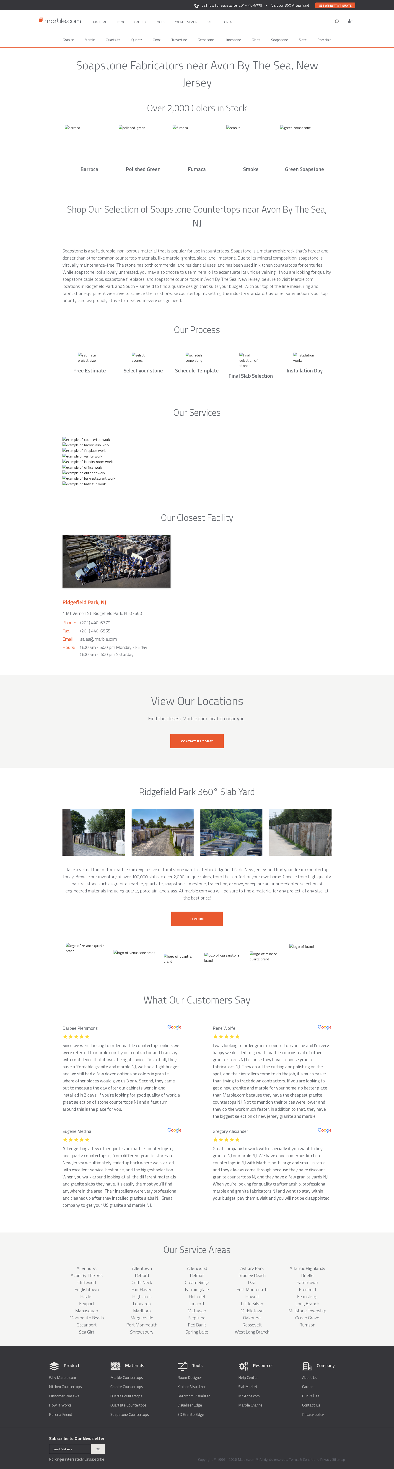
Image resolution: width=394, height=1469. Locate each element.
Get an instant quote (335, 5)
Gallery (140, 22)
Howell (252, 1296)
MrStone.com (249, 1396)
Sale (210, 22)
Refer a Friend (60, 1414)
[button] (350, 21)
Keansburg (307, 1296)
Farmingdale (197, 1289)
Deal (252, 1282)
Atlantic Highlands (307, 1268)
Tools (160, 22)
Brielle (307, 1275)
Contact (229, 22)
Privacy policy (313, 1414)
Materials (100, 22)
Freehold (307, 1289)
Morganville (141, 1317)
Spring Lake (197, 1331)
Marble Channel (250, 1405)
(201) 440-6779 (95, 622)
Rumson (307, 1324)
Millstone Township (307, 1310)
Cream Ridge (197, 1282)
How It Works (60, 1405)
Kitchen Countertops (65, 1387)
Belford (142, 1275)
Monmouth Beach (87, 1317)
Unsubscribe (94, 1459)
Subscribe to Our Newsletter (77, 1438)
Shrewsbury (141, 1331)
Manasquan (86, 1310)
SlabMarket (247, 1387)
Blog (121, 22)
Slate (303, 39)
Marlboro (142, 1310)
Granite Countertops (126, 1387)
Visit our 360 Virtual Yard (290, 5)
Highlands (142, 1296)
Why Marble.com (62, 1378)
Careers (308, 1387)
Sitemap (338, 1459)
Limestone (233, 39)
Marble (90, 39)
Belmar (197, 1275)
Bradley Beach (252, 1275)
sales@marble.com (98, 638)
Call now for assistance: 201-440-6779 (232, 5)
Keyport (86, 1303)
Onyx (157, 39)
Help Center (248, 1378)
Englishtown (87, 1289)
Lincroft (197, 1303)
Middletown (252, 1310)
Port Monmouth (141, 1324)
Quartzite (113, 39)
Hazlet (86, 1296)
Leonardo (142, 1303)
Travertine (179, 39)
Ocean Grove (307, 1317)
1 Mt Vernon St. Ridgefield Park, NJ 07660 (102, 613)
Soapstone (279, 39)
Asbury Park (252, 1268)
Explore (197, 918)
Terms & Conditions (304, 1459)
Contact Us (311, 1405)
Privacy (325, 1459)
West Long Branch (252, 1331)
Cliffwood (87, 1282)
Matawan (197, 1310)
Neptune (196, 1317)
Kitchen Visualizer (191, 1387)
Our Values (310, 1396)
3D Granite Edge (190, 1414)
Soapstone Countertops (129, 1414)
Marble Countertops (126, 1378)
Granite (68, 39)
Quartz (136, 39)
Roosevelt (252, 1324)
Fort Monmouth (252, 1289)
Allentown (142, 1268)
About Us (309, 1378)
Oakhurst (252, 1317)
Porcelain (324, 39)
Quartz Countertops (126, 1396)
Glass (256, 39)
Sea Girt (86, 1331)
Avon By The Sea (87, 1275)
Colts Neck (142, 1282)
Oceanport (87, 1324)
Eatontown (307, 1282)
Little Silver (252, 1303)
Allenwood (197, 1268)
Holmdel (197, 1296)
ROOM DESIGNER (185, 22)
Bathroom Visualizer (193, 1396)
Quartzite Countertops (128, 1405)
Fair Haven (142, 1289)
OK (98, 1449)
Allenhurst (87, 1268)
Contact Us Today (197, 741)
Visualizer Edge (189, 1405)
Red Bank (197, 1324)
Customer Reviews (64, 1396)
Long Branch (307, 1303)
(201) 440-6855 (95, 630)
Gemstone (206, 39)
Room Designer (189, 1378)
